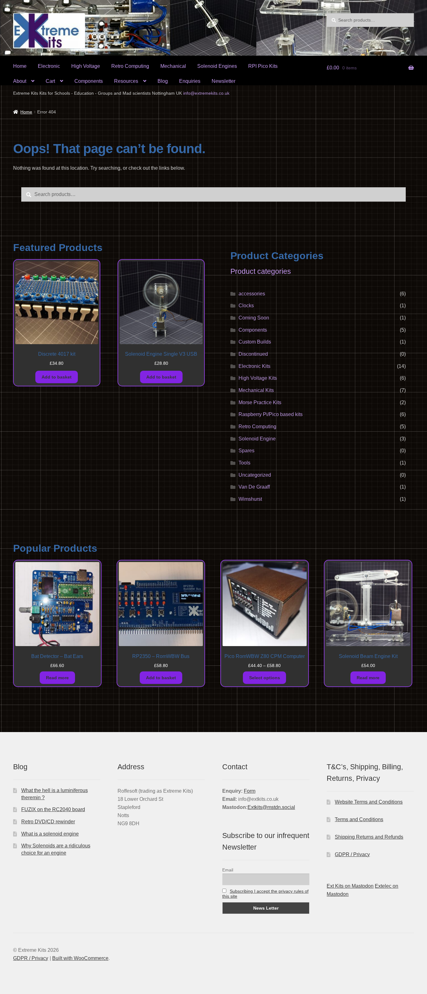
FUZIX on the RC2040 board (53, 809)
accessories (252, 293)
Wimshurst (250, 499)
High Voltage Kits (258, 378)
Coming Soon (254, 317)
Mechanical (173, 66)
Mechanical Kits (256, 390)
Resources (126, 81)
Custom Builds (255, 341)
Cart (50, 81)
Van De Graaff (254, 486)
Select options (264, 677)
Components (88, 81)
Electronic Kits (254, 366)
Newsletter (223, 81)
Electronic (49, 66)
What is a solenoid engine (50, 833)
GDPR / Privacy (352, 854)
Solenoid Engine (257, 438)
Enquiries (189, 81)
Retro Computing (130, 66)
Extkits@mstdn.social (271, 807)
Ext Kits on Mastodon (350, 886)
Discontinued (253, 354)
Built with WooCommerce (80, 958)
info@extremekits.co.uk (206, 93)
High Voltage (85, 66)
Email (227, 869)
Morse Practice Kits (260, 402)
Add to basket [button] (57, 376)
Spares (246, 450)
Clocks (246, 305)
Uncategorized (255, 475)
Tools (244, 462)
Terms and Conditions (359, 819)
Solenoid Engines (217, 66)
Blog (163, 81)
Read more (57, 677)
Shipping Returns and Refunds (369, 837)
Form (249, 791)
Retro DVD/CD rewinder (48, 821)
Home (20, 66)
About (19, 81)
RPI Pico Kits (263, 66)
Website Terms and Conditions (369, 802)
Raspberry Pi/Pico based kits (271, 414)
